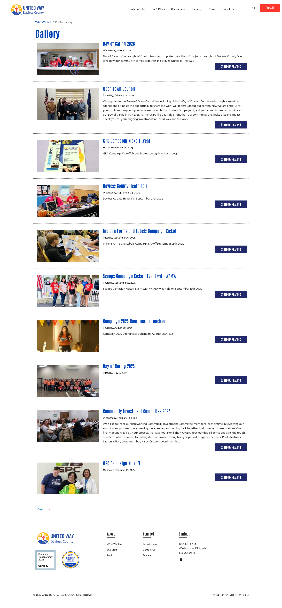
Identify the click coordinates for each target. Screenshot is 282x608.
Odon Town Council (119, 88)
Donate (270, 8)
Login (110, 555)
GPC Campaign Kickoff (121, 463)
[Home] (27, 9)
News (212, 9)
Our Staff (112, 549)
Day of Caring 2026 (119, 43)
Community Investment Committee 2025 (136, 411)
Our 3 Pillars (158, 9)
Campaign (196, 9)
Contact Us (227, 9)
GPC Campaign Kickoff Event (126, 141)
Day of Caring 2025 (119, 366)
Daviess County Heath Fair (125, 186)
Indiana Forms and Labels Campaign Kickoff (140, 231)
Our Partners (178, 9)
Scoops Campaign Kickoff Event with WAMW (139, 276)
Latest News (150, 544)
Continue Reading (230, 66)
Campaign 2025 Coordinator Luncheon (135, 321)
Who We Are (138, 9)
